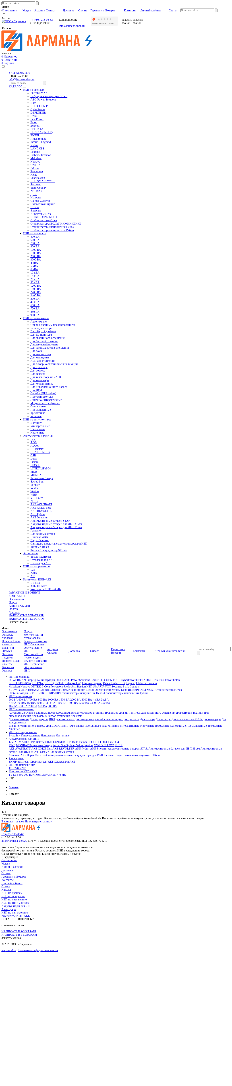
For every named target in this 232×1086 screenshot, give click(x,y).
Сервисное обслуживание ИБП (34, 647)
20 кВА (35, 279)
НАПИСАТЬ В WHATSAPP (26, 615)
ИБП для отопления (42, 360)
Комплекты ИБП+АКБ (37, 579)
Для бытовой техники (44, 341)
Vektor (34, 488)
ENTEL (35, 135)
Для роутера (37, 370)
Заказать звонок (18, 621)
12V (33, 439)
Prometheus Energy (41, 478)
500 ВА (35, 236)
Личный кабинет (11, 883)
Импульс (35, 197)
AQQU (34, 445)
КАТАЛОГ (15, 86)
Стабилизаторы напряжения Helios (52, 226)
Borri (33, 102)
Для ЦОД (36, 390)
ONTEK (35, 164)
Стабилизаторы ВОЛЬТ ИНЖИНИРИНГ (55, 223)
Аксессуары (30, 553)
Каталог (6, 889)
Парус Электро (39, 540)
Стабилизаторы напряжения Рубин (52, 230)
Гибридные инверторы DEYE (48, 96)
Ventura (34, 491)
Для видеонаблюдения (44, 344)
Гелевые (35, 530)
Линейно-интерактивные (46, 399)
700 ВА (35, 243)
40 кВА (35, 301)
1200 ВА (35, 285)
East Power (37, 119)
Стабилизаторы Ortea (43, 220)
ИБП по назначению (36, 318)
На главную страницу (38, 821)
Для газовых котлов (42, 533)
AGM (33, 442)
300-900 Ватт (38, 586)
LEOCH (35, 465)
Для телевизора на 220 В (45, 377)
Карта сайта (8, 950)
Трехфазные (37, 412)
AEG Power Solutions (43, 99)
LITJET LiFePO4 (40, 468)
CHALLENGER (40, 452)
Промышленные (40, 409)
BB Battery (37, 448)
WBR (33, 494)
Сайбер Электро (40, 200)
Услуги (13, 602)
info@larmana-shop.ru (72, 25)
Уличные (36, 416)
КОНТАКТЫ (17, 595)
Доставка (14, 612)
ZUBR (34, 501)
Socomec (35, 184)
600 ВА (35, 239)
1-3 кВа (35, 582)
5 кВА (34, 266)
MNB (33, 471)
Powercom (36, 171)
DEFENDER (38, 112)
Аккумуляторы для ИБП (38, 435)
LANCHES (37, 148)
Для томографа (39, 380)
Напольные (37, 429)
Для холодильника (41, 383)
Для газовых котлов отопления (49, 347)
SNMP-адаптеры (40, 556)
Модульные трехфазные (45, 403)
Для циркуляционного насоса (48, 386)
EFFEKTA (36, 128)
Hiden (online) (38, 138)
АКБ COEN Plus (40, 507)
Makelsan (36, 158)
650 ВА (35, 305)
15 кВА (35, 275)
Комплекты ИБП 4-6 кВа (45, 589)
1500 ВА (35, 252)
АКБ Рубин (37, 514)
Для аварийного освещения (47, 337)
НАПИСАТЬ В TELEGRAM (26, 618)
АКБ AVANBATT (41, 504)
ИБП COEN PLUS (41, 106)
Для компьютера (40, 354)
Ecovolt (34, 125)
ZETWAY (36, 190)
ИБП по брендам (33, 89)
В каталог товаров (12, 821)
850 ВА (35, 311)
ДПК (33, 194)
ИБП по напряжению (36, 566)
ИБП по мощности (34, 233)
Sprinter (35, 484)
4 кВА (34, 262)
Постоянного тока (41, 396)
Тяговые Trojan (39, 546)
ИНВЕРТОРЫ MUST (43, 217)
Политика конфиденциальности (38, 950)
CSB (33, 455)
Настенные (37, 432)
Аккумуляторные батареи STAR (50, 520)
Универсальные (40, 426)
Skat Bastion (37, 177)
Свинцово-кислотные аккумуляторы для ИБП (58, 543)
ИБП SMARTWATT (42, 181)
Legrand (35, 151)
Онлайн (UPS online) (43, 393)
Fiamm (34, 461)
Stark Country (38, 187)
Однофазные (38, 406)
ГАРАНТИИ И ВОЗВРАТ (24, 592)
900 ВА (35, 315)
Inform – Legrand (40, 141)
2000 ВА (35, 256)
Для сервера (37, 373)
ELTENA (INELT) (41, 132)
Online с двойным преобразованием (52, 324)
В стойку (36, 422)
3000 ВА (35, 259)
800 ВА (35, 246)
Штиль (34, 207)
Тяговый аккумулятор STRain (48, 550)
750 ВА (35, 308)
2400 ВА (35, 295)
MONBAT (36, 475)
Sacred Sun (37, 481)
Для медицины (39, 357)
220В (33, 572)
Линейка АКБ (39, 537)
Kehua (34, 145)
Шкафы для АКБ (40, 563)
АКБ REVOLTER (41, 510)
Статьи (5, 886)
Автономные (38, 321)
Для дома (36, 350)
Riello (33, 174)
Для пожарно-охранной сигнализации (54, 364)
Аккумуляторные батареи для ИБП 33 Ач (56, 523)
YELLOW (36, 497)
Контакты (7, 879)
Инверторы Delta (40, 213)
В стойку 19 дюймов (43, 331)
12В (32, 569)
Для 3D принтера (41, 334)
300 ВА (35, 298)
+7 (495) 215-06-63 (41, 19)
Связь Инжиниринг (42, 204)
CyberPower (37, 109)
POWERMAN (39, 93)
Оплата (13, 608)
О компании (16, 599)
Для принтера (38, 367)
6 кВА (34, 269)
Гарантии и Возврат (13, 876)
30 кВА (35, 282)
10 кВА (35, 272)
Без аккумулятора (41, 328)
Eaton (33, 122)
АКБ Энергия (38, 517)
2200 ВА (35, 292)
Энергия (35, 210)
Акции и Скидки (19, 605)
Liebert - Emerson (40, 155)
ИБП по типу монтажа (37, 419)
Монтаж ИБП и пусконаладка (33, 636)
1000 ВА (35, 249)
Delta (33, 115)
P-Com (34, 168)
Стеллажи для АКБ (42, 559)
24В (32, 576)
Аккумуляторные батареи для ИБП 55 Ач (56, 527)
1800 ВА (35, 288)
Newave (35, 161)
